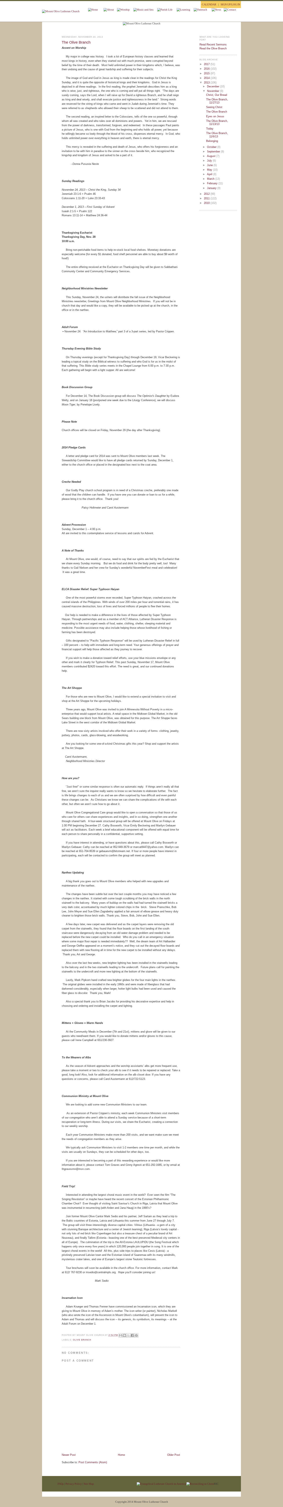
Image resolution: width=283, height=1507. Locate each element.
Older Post (173, 1454)
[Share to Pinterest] (136, 1335)
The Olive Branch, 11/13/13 (217, 122)
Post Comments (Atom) (93, 1462)
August (211, 156)
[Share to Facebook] (132, 1335)
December (213, 86)
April (210, 174)
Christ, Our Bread (216, 94)
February (212, 183)
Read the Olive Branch (213, 48)
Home (121, 1454)
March (211, 178)
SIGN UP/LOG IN (230, 4)
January (212, 188)
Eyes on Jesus (215, 116)
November (213, 91)
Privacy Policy (73, 1483)
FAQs (61, 1483)
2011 (207, 198)
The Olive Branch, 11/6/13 (217, 135)
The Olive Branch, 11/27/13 (217, 101)
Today (209, 128)
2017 (207, 64)
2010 (207, 202)
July (210, 160)
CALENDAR (209, 4)
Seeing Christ (214, 107)
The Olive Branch (76, 42)
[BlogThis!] (124, 1335)
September (214, 151)
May (210, 169)
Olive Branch (82, 1340)
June (210, 165)
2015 (207, 73)
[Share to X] (128, 1335)
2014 (207, 78)
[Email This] (121, 1335)
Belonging (212, 141)
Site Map (89, 1483)
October (212, 147)
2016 (207, 68)
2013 (207, 82)
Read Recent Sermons (213, 44)
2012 (207, 193)
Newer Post (69, 1454)
